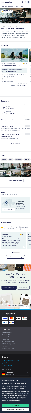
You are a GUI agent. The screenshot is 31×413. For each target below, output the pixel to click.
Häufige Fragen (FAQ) (8, 348)
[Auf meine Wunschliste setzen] (26, 50)
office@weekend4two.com (11, 360)
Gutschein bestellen (9, 288)
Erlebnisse (4, 6)
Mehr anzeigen (15, 144)
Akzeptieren (15, 405)
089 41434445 (8, 365)
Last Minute (19, 6)
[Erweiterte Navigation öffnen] (29, 6)
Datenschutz (5, 339)
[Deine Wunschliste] (25, 2)
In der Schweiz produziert (16, 305)
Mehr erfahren (23, 288)
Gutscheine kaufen (7, 332)
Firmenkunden (6, 337)
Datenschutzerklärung (23, 393)
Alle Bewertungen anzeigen (15, 257)
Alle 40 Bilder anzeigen (15, 180)
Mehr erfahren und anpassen (15, 409)
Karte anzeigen (8, 209)
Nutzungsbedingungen (8, 343)
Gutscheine (11, 6)
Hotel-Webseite (20, 208)
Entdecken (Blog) (6, 334)
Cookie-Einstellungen (8, 341)
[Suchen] (28, 2)
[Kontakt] (22, 2)
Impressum (5, 346)
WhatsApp (7, 363)
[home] (11, 2)
